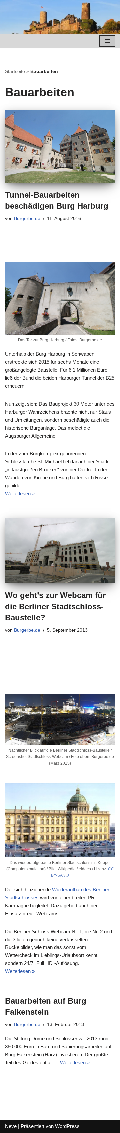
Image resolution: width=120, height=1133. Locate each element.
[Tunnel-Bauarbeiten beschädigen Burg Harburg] (60, 146)
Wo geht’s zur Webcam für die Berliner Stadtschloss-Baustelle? (55, 606)
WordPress (67, 1126)
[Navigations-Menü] (107, 41)
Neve (11, 1126)
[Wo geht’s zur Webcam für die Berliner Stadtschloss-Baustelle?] (60, 550)
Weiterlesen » (20, 493)
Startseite (15, 71)
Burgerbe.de (27, 218)
